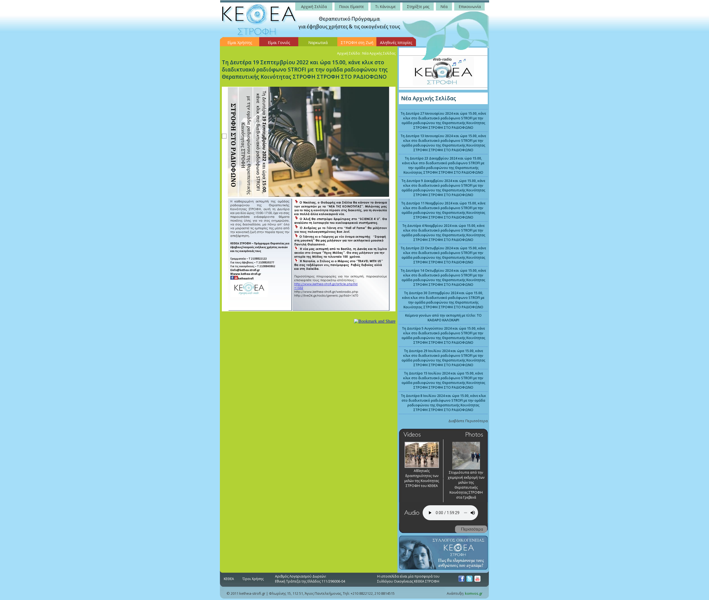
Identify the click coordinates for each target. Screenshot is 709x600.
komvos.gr (473, 593)
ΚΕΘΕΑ (229, 578)
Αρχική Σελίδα (348, 53)
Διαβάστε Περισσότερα (468, 420)
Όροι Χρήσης (253, 578)
